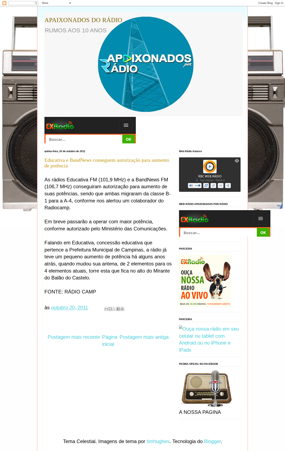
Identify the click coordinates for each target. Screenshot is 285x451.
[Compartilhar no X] (114, 309)
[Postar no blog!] (110, 309)
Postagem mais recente (74, 337)
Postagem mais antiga (144, 337)
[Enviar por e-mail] (106, 309)
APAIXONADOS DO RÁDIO (83, 19)
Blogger (212, 441)
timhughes (158, 441)
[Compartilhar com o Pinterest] (122, 309)
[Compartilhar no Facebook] (118, 309)
